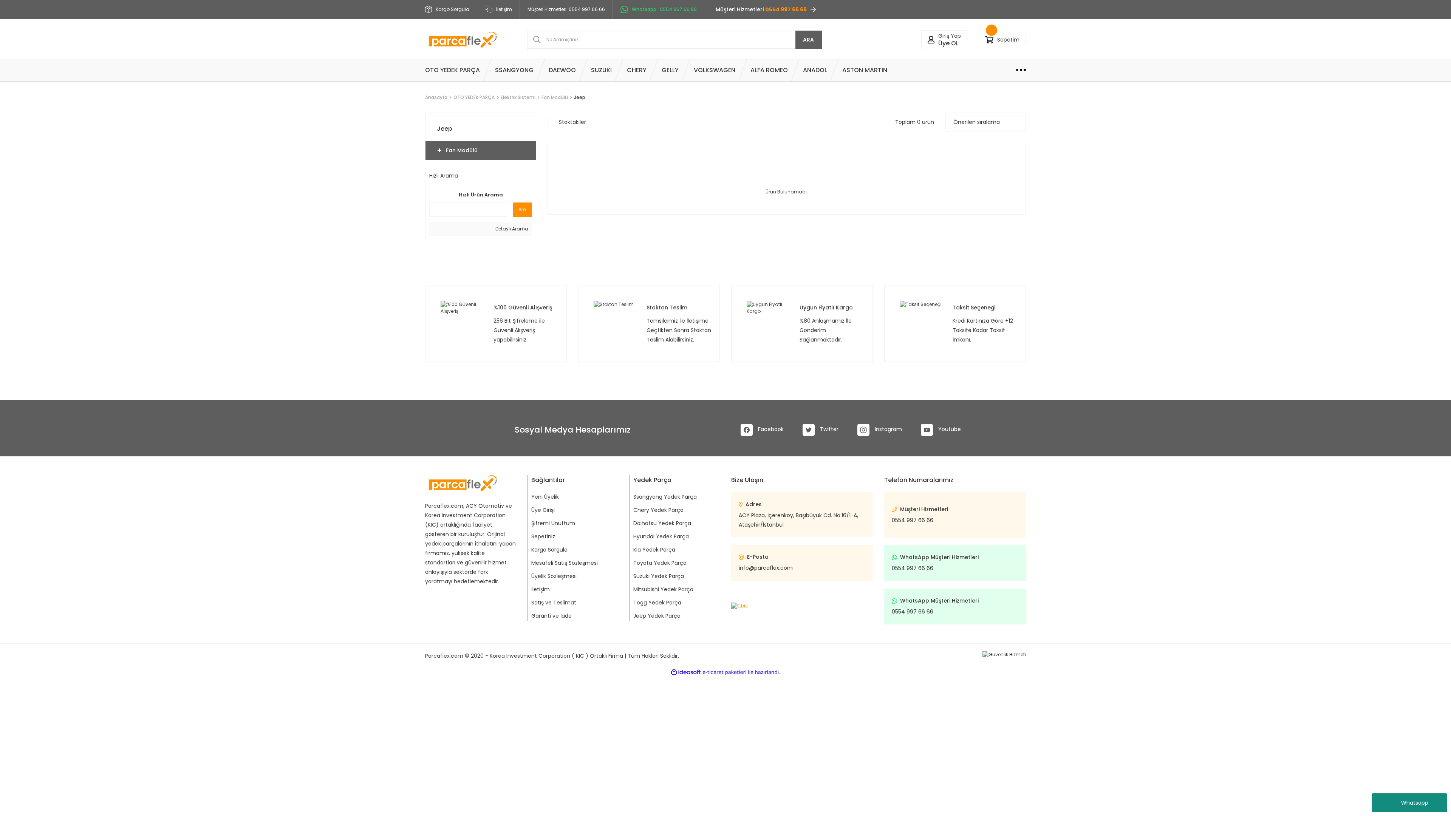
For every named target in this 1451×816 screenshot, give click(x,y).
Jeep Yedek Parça (657, 616)
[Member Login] (931, 40)
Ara (522, 209)
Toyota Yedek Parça (660, 563)
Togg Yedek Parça (657, 602)
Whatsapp (1414, 803)
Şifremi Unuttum (553, 523)
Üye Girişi (543, 510)
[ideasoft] (686, 672)
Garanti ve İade (551, 616)
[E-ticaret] (724, 672)
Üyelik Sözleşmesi (554, 576)
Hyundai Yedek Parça (661, 536)
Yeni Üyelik (545, 497)
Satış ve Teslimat (553, 602)
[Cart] (989, 40)
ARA (808, 39)
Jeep (579, 97)
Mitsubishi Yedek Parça (663, 589)
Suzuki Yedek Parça (658, 576)
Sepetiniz (543, 536)
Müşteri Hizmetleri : (566, 9)
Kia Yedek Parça (654, 549)
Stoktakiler (572, 122)
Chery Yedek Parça (658, 510)
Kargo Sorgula (549, 549)
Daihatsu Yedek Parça (662, 523)
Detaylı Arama (511, 229)
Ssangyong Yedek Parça (665, 497)
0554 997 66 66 (912, 520)
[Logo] (462, 40)
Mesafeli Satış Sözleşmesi (564, 563)
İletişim (504, 9)
